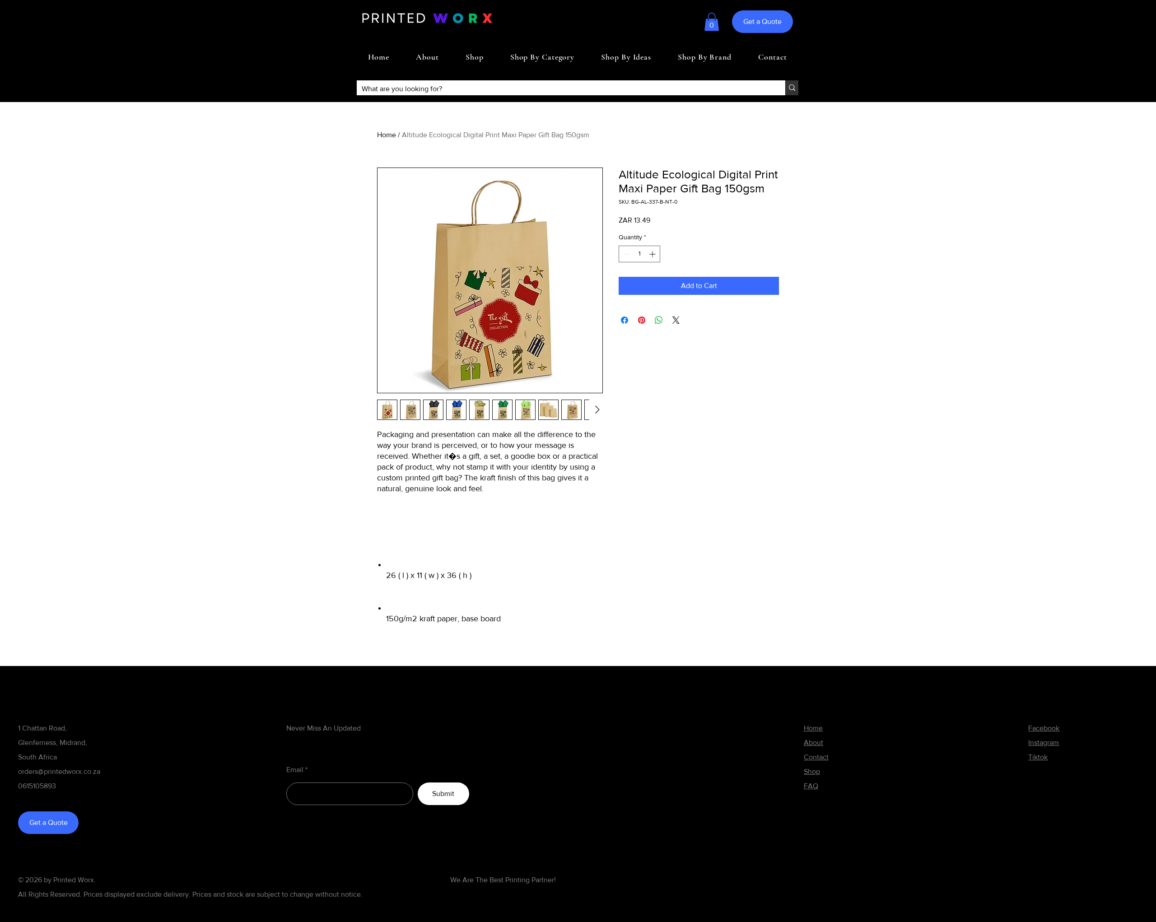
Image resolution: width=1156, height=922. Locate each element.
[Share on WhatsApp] (658, 320)
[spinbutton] (639, 254)
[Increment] (653, 254)
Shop (812, 771)
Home (386, 135)
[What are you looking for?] (791, 87)
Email (294, 769)
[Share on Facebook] (624, 320)
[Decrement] (625, 254)
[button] (711, 22)
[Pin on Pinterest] (641, 320)
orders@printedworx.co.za (59, 771)
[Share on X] (676, 320)
